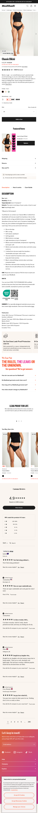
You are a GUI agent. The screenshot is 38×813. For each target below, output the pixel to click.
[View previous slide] (2, 34)
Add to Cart (19, 119)
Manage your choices (19, 807)
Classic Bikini (5, 470)
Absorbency (5, 96)
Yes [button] (19, 567)
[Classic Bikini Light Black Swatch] (3, 92)
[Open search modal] (27, 6)
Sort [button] (4, 543)
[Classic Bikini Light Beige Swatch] (6, 92)
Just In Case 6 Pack (22, 136)
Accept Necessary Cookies (19, 801)
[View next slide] (36, 34)
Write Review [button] (19, 507)
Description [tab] (6, 187)
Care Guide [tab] (28, 187)
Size (3, 107)
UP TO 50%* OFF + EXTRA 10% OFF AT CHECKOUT (19, 1)
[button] (8, 722)
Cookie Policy (14, 790)
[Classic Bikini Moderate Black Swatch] (3, 476)
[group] (19, 498)
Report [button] (22, 567)
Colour (4, 88)
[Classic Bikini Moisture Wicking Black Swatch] (31, 476)
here (32, 306)
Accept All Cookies (19, 795)
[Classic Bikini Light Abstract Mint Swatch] (9, 92)
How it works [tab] (17, 187)
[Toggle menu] (35, 6)
